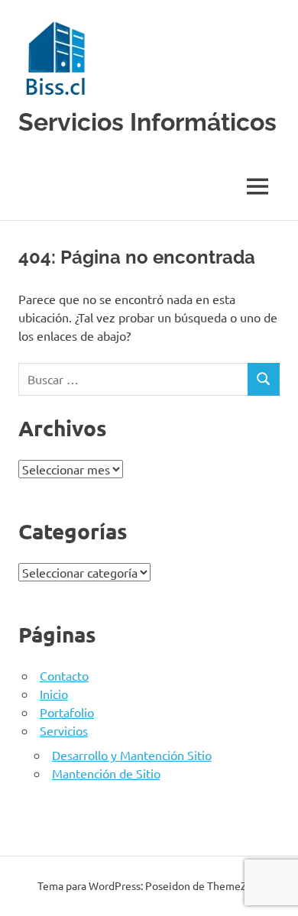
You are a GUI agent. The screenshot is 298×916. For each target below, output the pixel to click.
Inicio (54, 693)
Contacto (64, 675)
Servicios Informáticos (147, 122)
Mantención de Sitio (106, 773)
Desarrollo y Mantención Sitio (132, 754)
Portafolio (67, 712)
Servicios (64, 730)
